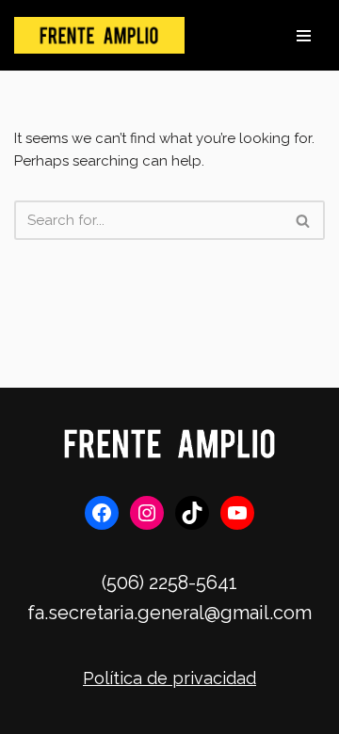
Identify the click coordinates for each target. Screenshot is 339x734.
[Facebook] (102, 513)
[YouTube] (237, 513)
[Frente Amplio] (99, 35)
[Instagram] (147, 513)
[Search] (303, 220)
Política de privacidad (169, 678)
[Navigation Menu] (303, 36)
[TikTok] (192, 513)
